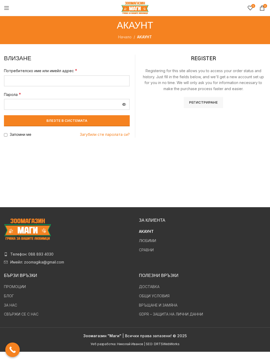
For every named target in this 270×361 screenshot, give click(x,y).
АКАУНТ (146, 231)
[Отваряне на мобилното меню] (6, 8)
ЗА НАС (10, 305)
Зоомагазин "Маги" (102, 336)
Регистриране (203, 102)
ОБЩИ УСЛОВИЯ (154, 296)
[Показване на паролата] (124, 104)
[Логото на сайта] (134, 7)
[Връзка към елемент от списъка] (67, 254)
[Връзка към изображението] (27, 228)
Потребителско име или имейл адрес (40, 70)
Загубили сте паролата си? (105, 134)
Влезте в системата (66, 120)
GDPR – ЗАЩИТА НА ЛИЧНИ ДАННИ (171, 314)
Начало (125, 37)
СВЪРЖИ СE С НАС (21, 314)
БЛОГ (9, 296)
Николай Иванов (130, 344)
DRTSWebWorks (167, 344)
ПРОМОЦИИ (15, 286)
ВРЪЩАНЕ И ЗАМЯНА (158, 305)
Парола (12, 94)
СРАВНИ (146, 250)
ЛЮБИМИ (147, 240)
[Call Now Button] (12, 350)
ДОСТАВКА (149, 286)
